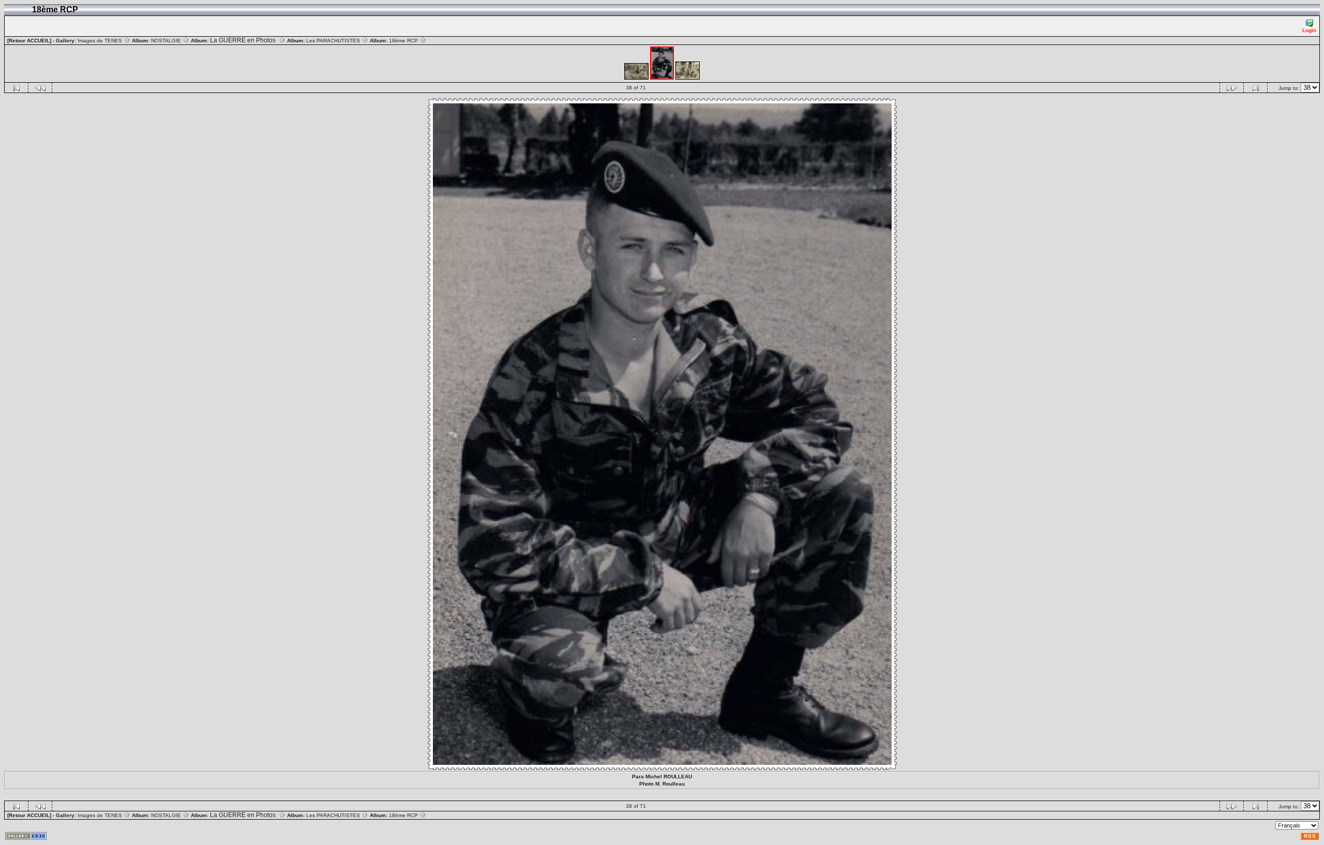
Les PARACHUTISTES (334, 40)
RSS (1310, 836)
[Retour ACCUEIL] (29, 40)
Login (1309, 30)
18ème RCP (404, 40)
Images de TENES (101, 40)
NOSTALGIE (167, 40)
